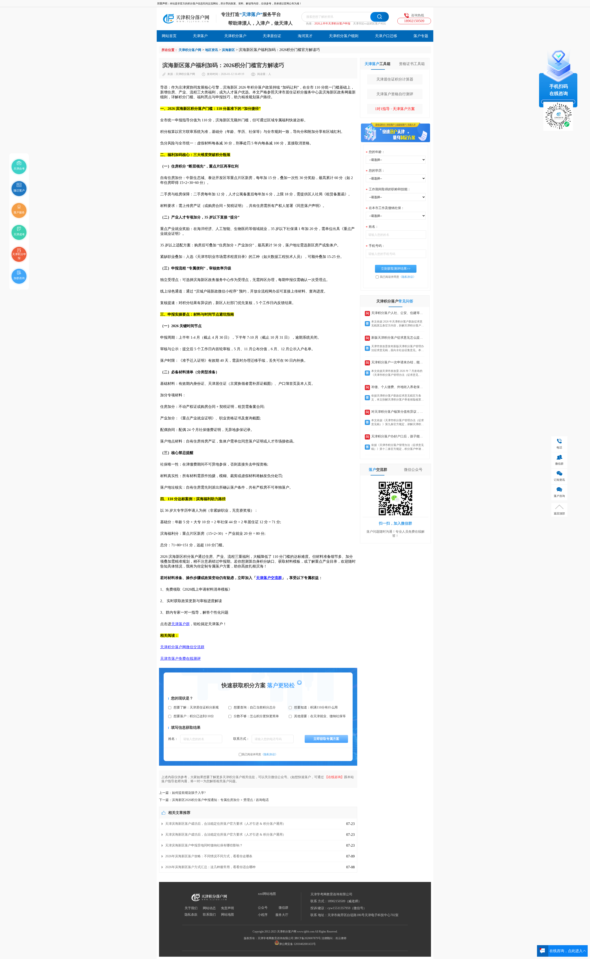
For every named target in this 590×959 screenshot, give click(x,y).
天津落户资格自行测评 (394, 94)
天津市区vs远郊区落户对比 (369, 23)
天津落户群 (180, 624)
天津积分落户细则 (343, 36)
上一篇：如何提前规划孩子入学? (182, 793)
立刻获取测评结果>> (395, 268)
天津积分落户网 (190, 50)
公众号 (263, 907)
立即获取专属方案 (326, 739)
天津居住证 (272, 36)
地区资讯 (211, 50)
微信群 (283, 907)
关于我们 (191, 908)
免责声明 (227, 908)
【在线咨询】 (334, 777)
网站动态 (209, 908)
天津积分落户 (235, 36)
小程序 (263, 915)
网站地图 (227, 914)
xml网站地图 (267, 894)
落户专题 (420, 36)
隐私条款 (191, 914)
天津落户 (200, 36)
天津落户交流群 (269, 578)
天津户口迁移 (386, 36)
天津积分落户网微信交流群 (182, 647)
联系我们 (209, 914)
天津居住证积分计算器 (394, 79)
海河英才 (305, 36)
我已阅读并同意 (260, 754)
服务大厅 (281, 915)
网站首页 (169, 36)
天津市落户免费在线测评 (180, 658)
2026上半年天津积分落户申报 (332, 23)
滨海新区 (228, 50)
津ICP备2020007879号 (307, 938)
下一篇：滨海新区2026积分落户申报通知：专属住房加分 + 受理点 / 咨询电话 (214, 800)
